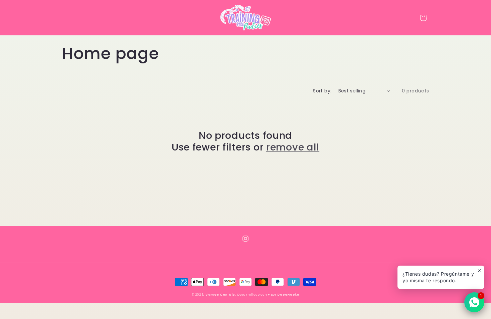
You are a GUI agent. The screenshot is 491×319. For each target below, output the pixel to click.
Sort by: (322, 90)
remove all (292, 147)
